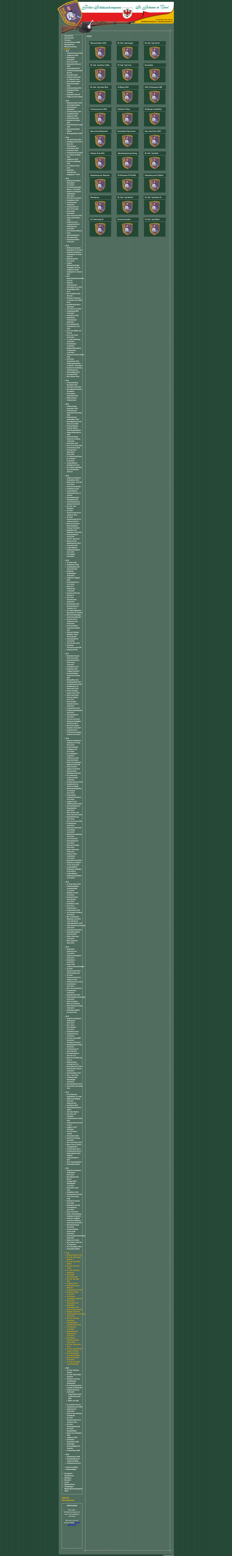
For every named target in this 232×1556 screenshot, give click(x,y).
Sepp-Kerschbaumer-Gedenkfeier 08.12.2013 (74, 1021)
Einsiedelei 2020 (72, 443)
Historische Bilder (72, 1467)
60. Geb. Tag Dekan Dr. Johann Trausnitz (153, 198)
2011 (67, 1168)
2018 (67, 560)
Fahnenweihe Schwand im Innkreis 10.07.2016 (74, 797)
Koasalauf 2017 (72, 730)
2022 (67, 246)
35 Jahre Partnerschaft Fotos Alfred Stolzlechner (74, 971)
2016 (67, 738)
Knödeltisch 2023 (73, 200)
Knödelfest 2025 (72, 114)
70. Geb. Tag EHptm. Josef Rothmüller (152, 220)
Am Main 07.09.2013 (74, 1042)
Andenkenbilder (71, 1469)
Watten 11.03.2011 (73, 1240)
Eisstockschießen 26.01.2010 (124, 220)
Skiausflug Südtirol (73, 1164)
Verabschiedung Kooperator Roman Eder (73, 676)
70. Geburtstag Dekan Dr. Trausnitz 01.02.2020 (74, 459)
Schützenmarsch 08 (74, 1463)
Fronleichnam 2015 (73, 910)
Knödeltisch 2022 (73, 315)
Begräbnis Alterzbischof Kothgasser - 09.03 (73, 172)
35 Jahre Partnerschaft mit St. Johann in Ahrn (74, 977)
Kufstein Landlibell (73, 1218)
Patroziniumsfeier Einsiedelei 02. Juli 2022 (73, 326)
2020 (67, 404)
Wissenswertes (70, 47)
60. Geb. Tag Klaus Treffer (100, 65)
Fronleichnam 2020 (73, 448)
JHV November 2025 (74, 112)
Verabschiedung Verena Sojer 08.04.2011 (72, 1231)
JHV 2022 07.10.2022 (74, 309)
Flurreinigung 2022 (73, 372)
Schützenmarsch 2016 (74, 782)
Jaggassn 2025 (72, 116)
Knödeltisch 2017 (73, 667)
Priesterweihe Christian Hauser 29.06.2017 (73, 704)
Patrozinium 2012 (73, 1136)
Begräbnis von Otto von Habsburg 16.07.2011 (73, 1207)
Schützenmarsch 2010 (74, 1290)
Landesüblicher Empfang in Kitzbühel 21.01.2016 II (74, 869)
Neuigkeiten (69, 44)
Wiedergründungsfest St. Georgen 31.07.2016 (74, 791)
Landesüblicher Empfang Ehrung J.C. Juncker (74, 493)
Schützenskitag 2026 (74, 88)
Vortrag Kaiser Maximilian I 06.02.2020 (72, 452)
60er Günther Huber (73, 81)
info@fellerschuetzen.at (148, 21)
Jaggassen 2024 (72, 159)
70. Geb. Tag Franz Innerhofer (125, 66)
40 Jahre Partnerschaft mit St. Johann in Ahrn (74, 513)
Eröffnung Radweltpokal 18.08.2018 (71, 573)
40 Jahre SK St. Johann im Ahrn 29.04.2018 (72, 621)
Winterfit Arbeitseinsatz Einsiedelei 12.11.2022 (74, 285)
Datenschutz (69, 1484)
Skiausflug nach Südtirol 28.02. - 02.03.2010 (72, 1333)
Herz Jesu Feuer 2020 (74, 445)
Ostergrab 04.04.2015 (74, 930)
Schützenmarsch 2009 (74, 1407)
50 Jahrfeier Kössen (74, 1405)
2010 (67, 1253)
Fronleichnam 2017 (73, 708)
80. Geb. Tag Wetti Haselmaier (151, 154)
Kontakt (67, 1480)
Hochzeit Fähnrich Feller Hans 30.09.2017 (73, 662)
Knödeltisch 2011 (73, 1192)
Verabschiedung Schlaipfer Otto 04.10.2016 (72, 749)
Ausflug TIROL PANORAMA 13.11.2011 (72, 1183)
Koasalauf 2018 (72, 650)
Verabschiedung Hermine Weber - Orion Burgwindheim (74, 428)
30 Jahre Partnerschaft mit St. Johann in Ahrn (74, 1420)
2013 (67, 1016)
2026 (67, 51)
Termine (67, 40)
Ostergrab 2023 (72, 237)
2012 (67, 1092)
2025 (67, 101)
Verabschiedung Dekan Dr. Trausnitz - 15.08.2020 (74, 439)
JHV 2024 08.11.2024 (74, 139)
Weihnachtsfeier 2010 (74, 1255)
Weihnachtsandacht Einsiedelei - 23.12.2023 (73, 183)
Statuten (67, 1478)
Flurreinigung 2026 (73, 68)
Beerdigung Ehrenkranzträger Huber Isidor (73, 1340)
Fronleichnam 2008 (73, 1457)
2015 (67, 882)
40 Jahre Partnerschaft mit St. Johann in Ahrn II (74, 519)
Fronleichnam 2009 (73, 1450)
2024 (67, 137)
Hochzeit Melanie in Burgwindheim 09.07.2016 (73, 808)
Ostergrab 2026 (72, 75)
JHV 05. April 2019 (73, 539)
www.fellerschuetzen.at (165, 21)
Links (66, 1482)
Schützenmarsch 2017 (74, 684)
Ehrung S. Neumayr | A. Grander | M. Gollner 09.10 (74, 300)
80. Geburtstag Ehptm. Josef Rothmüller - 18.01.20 (74, 470)
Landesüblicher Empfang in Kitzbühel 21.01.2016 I (74, 876)
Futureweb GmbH (169, 1555)
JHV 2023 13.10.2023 (74, 198)
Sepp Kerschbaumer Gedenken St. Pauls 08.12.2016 (74, 743)
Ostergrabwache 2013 (74, 1084)
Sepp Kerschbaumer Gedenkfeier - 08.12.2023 (74, 194)
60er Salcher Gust (73, 376)
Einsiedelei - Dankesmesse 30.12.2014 (72, 951)
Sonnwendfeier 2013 (74, 1073)
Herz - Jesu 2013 (72, 1075)
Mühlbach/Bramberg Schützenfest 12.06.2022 (74, 350)
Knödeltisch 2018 (73, 565)
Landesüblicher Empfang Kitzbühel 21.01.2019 (73, 550)
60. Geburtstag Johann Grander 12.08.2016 (72, 778)
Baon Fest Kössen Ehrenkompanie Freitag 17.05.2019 (73, 526)
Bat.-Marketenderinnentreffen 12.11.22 (75, 278)
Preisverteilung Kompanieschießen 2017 (73, 628)
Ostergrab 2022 (72, 374)
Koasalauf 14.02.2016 (74, 860)
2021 (67, 380)
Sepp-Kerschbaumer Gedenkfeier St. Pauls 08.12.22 (74, 254)
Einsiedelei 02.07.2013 (74, 1066)
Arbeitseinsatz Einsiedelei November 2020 (74, 413)
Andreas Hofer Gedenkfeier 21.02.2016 (72, 856)
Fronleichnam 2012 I (74, 1149)
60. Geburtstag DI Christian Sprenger (97, 220)
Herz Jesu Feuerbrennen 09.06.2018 (71, 600)
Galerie (67, 49)
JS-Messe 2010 (72, 1283)
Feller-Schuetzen (74, 1524)
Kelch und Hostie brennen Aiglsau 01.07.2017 (73, 697)
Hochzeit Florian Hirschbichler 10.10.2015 (72, 899)
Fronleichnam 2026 (72, 42)
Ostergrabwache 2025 (74, 133)
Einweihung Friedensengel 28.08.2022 (72, 320)
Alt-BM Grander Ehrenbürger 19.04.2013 (72, 1080)
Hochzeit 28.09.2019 (74, 486)
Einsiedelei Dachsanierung (150, 66)
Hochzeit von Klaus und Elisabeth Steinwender (73, 1381)
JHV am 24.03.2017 (73, 719)
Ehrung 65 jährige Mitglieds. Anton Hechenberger (73, 634)
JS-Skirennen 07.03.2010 (127, 175)
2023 (67, 178)
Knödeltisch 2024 (73, 148)
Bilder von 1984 (73, 1401)
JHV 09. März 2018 (73, 643)
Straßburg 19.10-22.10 (74, 142)
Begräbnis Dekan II (73, 94)
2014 (67, 947)
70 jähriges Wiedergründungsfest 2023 (73, 1489)
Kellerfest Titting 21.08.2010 (124, 110)
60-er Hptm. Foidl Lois (74, 1242)
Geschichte (69, 38)
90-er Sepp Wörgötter (74, 1162)
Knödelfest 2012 (72, 1105)
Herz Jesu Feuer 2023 (74, 215)
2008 (67, 1454)
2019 (67, 476)
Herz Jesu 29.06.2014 (74, 988)
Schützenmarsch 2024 (74, 153)
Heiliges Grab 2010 (73, 1312)
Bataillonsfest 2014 (73, 995)
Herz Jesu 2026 (72, 62)
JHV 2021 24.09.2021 (74, 387)
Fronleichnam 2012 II (74, 1151)
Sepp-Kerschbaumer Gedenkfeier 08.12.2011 (74, 1173)
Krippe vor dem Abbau (74, 97)
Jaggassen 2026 (72, 55)
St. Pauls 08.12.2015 (74, 884)
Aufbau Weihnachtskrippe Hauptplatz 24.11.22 (73, 265)
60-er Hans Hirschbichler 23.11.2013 (71, 1027)
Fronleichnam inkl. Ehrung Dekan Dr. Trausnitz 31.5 (73, 606)
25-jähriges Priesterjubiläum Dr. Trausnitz (73, 1446)
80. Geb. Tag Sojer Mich (99, 87)
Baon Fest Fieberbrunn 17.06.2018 (71, 589)
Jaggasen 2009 (72, 1437)
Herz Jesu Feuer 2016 (74, 821)
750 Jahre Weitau (73, 1112)
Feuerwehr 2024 (72, 150)
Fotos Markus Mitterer (74, 231)
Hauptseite (68, 36)
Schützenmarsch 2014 (74, 982)
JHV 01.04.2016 (72, 839)
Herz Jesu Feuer (72, 1212)
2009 (67, 1368)
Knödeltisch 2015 (73, 904)
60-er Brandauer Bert (74, 1247)
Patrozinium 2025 (73, 118)
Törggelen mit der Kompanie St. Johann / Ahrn (74, 272)
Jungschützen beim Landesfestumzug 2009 (74, 1396)
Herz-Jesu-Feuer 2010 (74, 1309)
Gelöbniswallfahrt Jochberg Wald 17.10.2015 (73, 888)
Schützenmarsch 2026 (74, 53)
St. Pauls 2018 (72, 562)
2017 (67, 654)
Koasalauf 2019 (72, 545)
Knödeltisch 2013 (73, 1031)
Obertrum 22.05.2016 (74, 828)
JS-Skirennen (71, 1244)
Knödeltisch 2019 (73, 489)
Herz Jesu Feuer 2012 (74, 1142)
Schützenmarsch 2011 (74, 1194)
